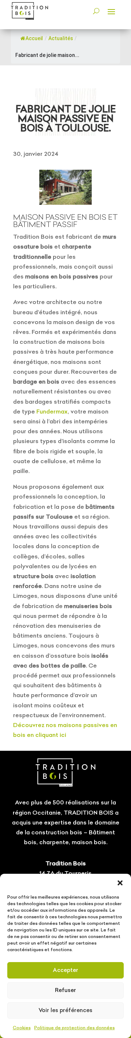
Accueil (34, 38)
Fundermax (52, 411)
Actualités (60, 38)
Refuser (65, 990)
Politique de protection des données (74, 1027)
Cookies (22, 1027)
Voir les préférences (65, 1010)
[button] (120, 883)
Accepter (65, 969)
